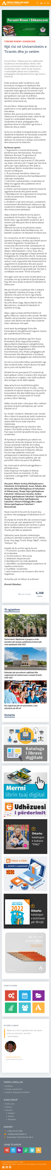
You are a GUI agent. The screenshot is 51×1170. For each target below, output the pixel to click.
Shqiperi (11, 1113)
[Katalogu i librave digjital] (38, 995)
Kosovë (10, 1116)
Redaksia (9, 1086)
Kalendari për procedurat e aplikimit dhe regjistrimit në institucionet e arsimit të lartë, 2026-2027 (23, 675)
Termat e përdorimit (13, 1089)
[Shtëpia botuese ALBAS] (38, 1008)
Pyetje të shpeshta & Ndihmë (17, 1092)
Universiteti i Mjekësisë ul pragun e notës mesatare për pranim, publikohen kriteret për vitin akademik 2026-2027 (23, 642)
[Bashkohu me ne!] (25, 1008)
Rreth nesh (9, 1104)
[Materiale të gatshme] (11, 995)
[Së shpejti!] (25, 995)
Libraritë (8, 1110)
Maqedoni (11, 1119)
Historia (8, 1107)
